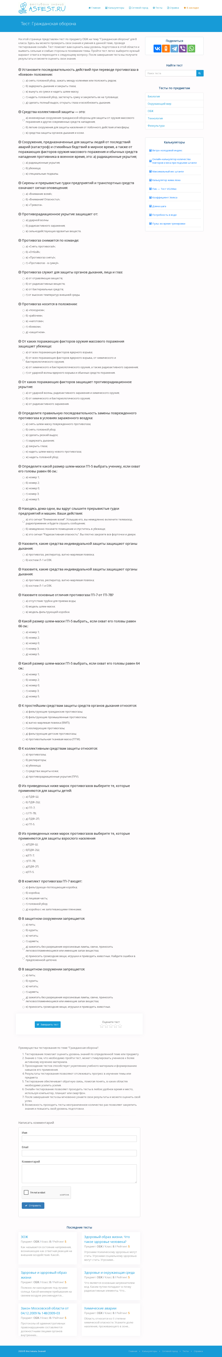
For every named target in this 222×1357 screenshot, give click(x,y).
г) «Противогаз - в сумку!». (42, 263)
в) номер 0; (33, 488)
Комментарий (31, 1161)
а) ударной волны (37, 220)
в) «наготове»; (35, 321)
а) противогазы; (36, 754)
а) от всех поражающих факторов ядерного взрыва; (59, 352)
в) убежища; (33, 765)
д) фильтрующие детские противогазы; (51, 733)
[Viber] (183, 48)
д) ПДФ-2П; (33, 819)
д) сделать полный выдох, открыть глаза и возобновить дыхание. (68, 102)
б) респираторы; (36, 760)
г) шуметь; (32, 941)
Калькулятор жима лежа (166, 180)
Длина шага (159, 206)
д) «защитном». (35, 332)
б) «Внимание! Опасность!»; (43, 199)
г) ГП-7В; (31, 813)
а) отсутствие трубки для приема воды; (51, 601)
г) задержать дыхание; (40, 440)
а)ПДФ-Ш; (32, 844)
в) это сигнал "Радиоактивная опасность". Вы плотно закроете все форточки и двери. (81, 534)
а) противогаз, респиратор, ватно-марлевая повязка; (60, 554)
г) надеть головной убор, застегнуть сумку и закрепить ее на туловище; (72, 97)
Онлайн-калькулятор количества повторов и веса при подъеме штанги (174, 160)
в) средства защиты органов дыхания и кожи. (55, 133)
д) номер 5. (33, 499)
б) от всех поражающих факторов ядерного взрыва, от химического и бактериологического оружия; (71, 359)
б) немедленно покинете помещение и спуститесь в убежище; (65, 529)
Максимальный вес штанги (168, 171)
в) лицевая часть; (37, 898)
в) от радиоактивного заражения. (47, 404)
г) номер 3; (32, 494)
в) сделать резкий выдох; (42, 435)
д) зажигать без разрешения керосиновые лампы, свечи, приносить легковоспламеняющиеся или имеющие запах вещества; (69, 948)
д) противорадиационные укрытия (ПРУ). (52, 776)
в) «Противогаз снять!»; (41, 257)
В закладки (192, 7)
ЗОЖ (24, 1237)
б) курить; (32, 930)
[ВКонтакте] (157, 48)
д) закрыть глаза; (37, 446)
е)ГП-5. (30, 872)
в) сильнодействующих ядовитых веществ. (53, 231)
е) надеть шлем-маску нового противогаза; (54, 451)
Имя (24, 1132)
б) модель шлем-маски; (40, 606)
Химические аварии (100, 1308)
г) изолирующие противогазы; (45, 728)
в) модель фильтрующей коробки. (48, 612)
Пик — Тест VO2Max (164, 188)
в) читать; (32, 935)
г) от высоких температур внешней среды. (53, 295)
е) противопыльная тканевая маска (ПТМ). (53, 739)
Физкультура (156, 125)
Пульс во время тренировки (168, 223)
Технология (155, 118)
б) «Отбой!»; (33, 252)
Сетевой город (139, 7)
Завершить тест (49, 1024)
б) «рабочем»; (34, 315)
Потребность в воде (164, 214)
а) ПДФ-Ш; (32, 796)
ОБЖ (150, 111)
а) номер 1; (32, 477)
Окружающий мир (159, 104)
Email (25, 1147)
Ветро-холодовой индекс (167, 150)
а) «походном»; (35, 310)
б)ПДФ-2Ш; (33, 850)
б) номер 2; (32, 483)
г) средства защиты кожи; (42, 771)
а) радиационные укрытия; (43, 162)
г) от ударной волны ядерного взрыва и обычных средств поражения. (70, 372)
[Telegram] (174, 48)
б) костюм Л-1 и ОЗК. (39, 560)
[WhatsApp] (191, 48)
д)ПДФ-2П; (32, 866)
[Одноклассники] (166, 48)
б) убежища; (33, 168)
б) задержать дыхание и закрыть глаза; (51, 86)
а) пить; (30, 924)
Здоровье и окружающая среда (109, 1272)
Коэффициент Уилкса (164, 197)
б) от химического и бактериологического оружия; (58, 398)
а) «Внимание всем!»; (39, 194)
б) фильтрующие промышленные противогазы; (56, 717)
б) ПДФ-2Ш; (33, 802)
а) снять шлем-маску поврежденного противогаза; (58, 424)
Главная (95, 7)
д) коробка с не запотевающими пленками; (53, 909)
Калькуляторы (116, 7)
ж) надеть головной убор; (42, 457)
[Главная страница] (41, 8)
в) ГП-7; (30, 807)
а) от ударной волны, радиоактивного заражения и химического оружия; (72, 393)
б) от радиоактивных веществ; (45, 284)
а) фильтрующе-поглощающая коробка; (51, 887)
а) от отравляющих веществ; (44, 278)
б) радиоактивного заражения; (45, 225)
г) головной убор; (37, 904)
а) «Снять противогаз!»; (41, 246)
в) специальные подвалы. (42, 173)
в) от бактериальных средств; (45, 289)
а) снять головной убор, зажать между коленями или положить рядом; (71, 80)
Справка (174, 7)
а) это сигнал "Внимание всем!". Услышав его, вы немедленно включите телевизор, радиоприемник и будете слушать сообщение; (79, 521)
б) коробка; (33, 893)
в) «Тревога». (34, 205)
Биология (154, 96)
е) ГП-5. (30, 824)
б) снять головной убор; (41, 429)
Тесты (158, 7)
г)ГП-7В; (31, 861)
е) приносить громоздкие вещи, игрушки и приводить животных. (68, 1006)
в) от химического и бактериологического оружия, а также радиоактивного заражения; (82, 367)
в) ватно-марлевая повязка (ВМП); (48, 722)
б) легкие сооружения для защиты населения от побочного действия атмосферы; (77, 127)
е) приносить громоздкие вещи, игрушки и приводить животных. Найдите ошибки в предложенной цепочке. (80, 958)
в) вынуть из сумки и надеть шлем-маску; (52, 91)
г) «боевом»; (33, 326)
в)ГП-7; (30, 855)
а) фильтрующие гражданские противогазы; (54, 711)
